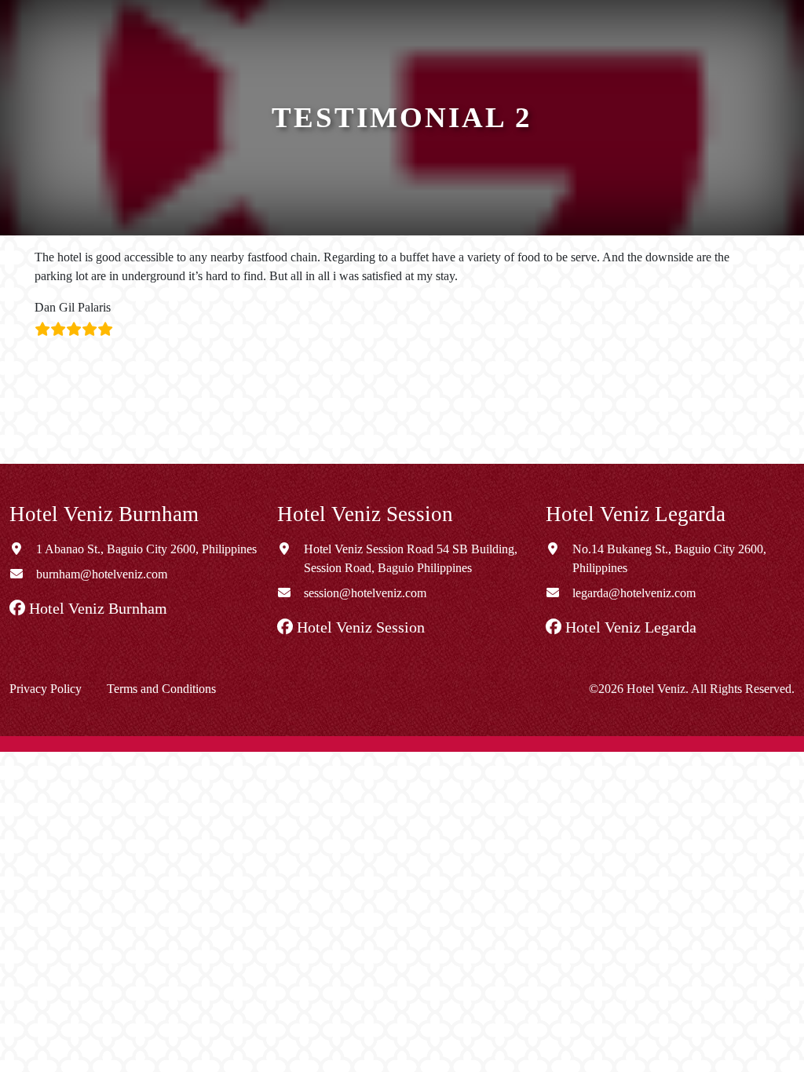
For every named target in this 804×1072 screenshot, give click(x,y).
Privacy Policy (45, 688)
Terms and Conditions (161, 688)
